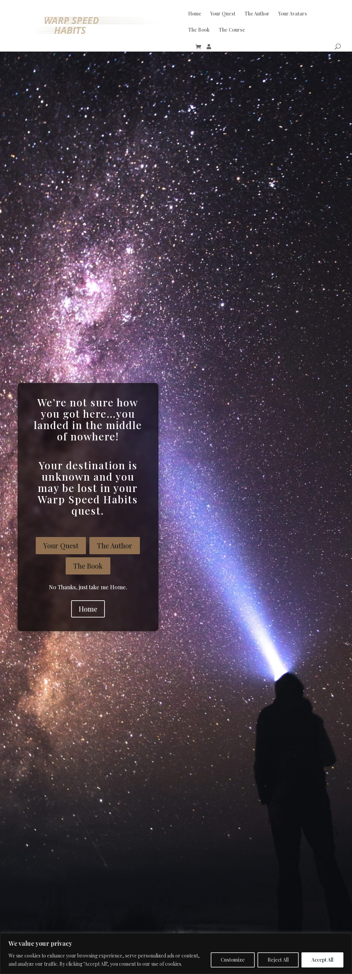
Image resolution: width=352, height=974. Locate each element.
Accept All (322, 959)
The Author (257, 14)
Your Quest (222, 14)
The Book (199, 30)
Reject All (278, 959)
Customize (233, 959)
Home (194, 14)
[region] (176, 953)
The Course (232, 30)
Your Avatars (292, 14)
